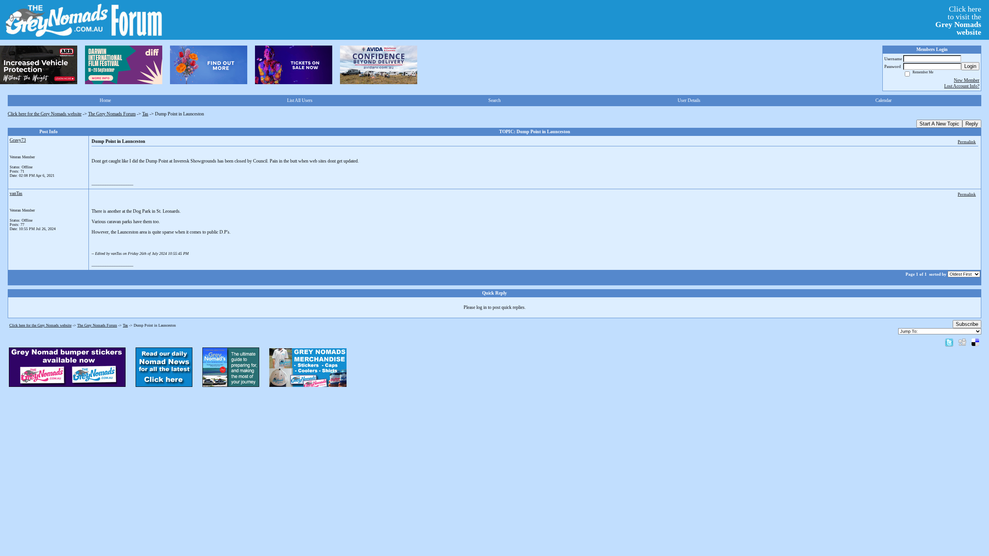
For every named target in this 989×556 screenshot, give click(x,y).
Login (970, 66)
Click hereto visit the (958, 20)
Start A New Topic (939, 124)
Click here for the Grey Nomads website (45, 114)
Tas (145, 114)
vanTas (16, 193)
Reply (971, 124)
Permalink (967, 141)
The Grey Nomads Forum (112, 114)
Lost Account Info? (961, 86)
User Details (689, 100)
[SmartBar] (38, 65)
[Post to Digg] (962, 342)
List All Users (300, 100)
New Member (966, 80)
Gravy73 (18, 140)
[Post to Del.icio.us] (975, 342)
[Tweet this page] (949, 342)
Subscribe (967, 324)
